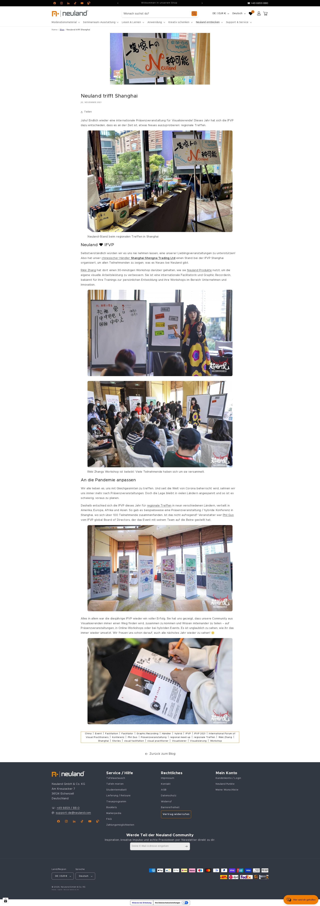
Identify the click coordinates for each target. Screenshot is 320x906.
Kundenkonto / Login (228, 778)
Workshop (216, 741)
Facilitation (111, 734)
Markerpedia (113, 813)
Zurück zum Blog (163, 753)
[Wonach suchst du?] (194, 13)
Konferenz (118, 737)
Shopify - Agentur (57, 889)
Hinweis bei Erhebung (142, 903)
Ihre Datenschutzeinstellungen (167, 903)
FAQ (109, 819)
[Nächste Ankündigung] (202, 3)
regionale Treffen (159, 505)
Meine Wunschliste (227, 790)
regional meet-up (180, 737)
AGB (163, 790)
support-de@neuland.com (73, 812)
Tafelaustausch (115, 778)
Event (98, 734)
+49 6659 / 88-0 (68, 808)
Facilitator (127, 734)
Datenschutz (168, 795)
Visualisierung (198, 741)
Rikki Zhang (88, 270)
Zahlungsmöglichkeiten (120, 825)
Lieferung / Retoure (118, 795)
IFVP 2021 (199, 734)
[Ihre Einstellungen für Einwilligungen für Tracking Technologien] (5, 900)
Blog (62, 30)
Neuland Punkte (225, 784)
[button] (65, 22)
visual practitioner (157, 741)
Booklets (111, 807)
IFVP (188, 734)
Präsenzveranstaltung (153, 737)
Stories (116, 741)
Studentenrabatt (116, 790)
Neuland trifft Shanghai (78, 30)
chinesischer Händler (138, 258)
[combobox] (160, 13)
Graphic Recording (147, 734)
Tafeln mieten (115, 784)
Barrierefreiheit (170, 807)
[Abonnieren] (186, 846)
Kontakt (165, 784)
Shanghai (103, 741)
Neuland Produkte (199, 270)
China (88, 734)
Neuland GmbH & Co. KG (73, 887)
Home (55, 30)
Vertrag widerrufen (176, 814)
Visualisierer (179, 741)
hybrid (178, 734)
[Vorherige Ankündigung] (118, 3)
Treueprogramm (116, 801)
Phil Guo (228, 515)
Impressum (167, 778)
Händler (166, 734)
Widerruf (166, 801)
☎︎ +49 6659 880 (257, 3)
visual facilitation (134, 741)
